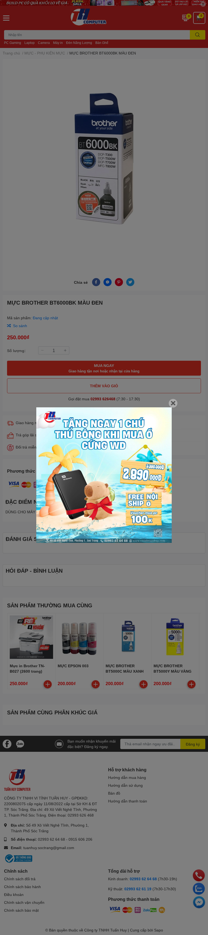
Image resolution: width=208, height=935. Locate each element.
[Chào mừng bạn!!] (104, 475)
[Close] (173, 403)
